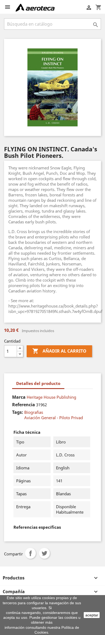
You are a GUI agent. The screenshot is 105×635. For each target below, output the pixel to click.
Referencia (23, 404)
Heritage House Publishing (51, 397)
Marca (19, 397)
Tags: (17, 412)
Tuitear (44, 553)
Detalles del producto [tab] (38, 383)
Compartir (30, 553)
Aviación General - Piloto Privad (53, 417)
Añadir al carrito (59, 351)
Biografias (33, 412)
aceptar (91, 615)
